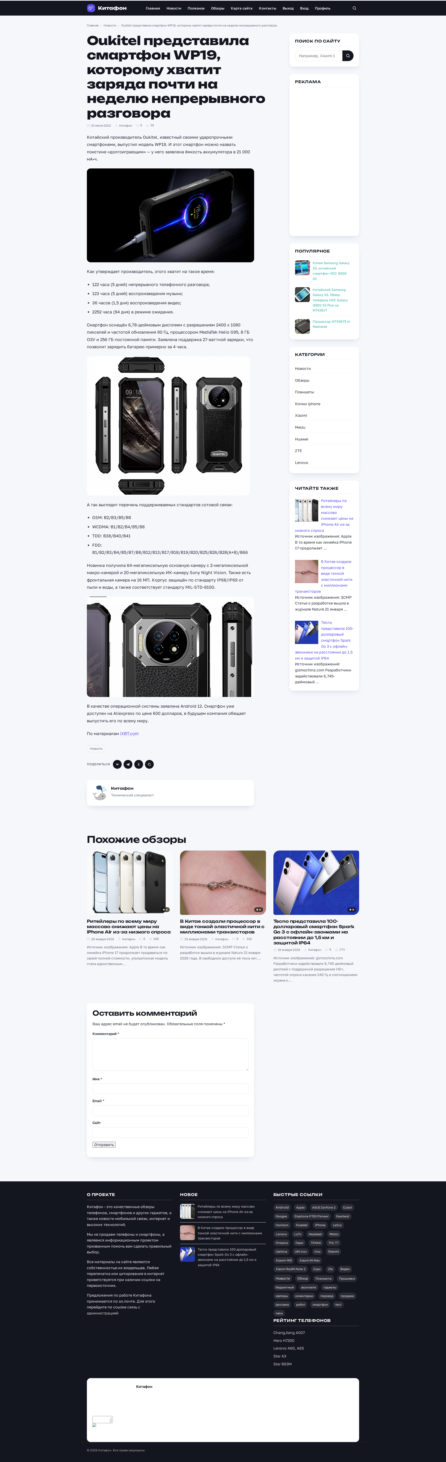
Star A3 (279, 1356)
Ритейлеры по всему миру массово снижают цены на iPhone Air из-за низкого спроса (129, 927)
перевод (327, 1296)
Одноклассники (173, 1433)
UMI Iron (301, 1251)
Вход (304, 8)
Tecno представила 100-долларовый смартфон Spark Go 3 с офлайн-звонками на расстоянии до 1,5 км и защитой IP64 (313, 932)
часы (279, 1313)
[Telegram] (128, 764)
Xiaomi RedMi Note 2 (291, 1269)
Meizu (300, 427)
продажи (347, 1296)
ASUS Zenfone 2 (324, 1207)
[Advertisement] (324, 160)
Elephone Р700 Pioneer (312, 1216)
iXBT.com (129, 733)
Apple (300, 1207)
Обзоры (217, 8)
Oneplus (282, 1243)
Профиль (322, 8)
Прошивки (347, 1278)
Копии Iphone (307, 403)
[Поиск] (354, 8)
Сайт (96, 1122)
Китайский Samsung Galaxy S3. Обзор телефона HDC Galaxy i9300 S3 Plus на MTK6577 (330, 300)
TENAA (316, 1243)
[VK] (117, 764)
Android (282, 1207)
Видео (345, 1269)
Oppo (299, 1243)
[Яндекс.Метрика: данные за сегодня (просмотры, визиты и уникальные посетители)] (102, 1426)
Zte (330, 1269)
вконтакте (308, 1287)
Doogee (281, 1216)
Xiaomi (301, 415)
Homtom (282, 1225)
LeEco (337, 1225)
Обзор (302, 1278)
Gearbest (342, 1216)
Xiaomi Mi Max (309, 1260)
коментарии (304, 1296)
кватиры (282, 1296)
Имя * (97, 1079)
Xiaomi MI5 (284, 1260)
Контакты (267, 8)
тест (338, 1304)
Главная (153, 8)
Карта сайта (242, 8)
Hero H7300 (283, 1340)
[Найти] (348, 55)
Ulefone (281, 1251)
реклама (282, 1304)
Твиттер (104, 1433)
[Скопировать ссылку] (149, 764)
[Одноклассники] (138, 764)
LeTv (297, 1234)
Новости (174, 8)
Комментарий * (105, 1034)
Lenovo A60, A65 (288, 1348)
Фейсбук (122, 1433)
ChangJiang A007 (289, 1332)
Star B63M (282, 1364)
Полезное (196, 8)
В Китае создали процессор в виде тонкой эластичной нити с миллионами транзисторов (222, 927)
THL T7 (333, 1243)
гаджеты (330, 1287)
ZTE (298, 450)
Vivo (317, 1251)
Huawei (301, 439)
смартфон (320, 1304)
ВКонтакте (145, 1433)
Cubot (347, 1207)
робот (300, 1304)
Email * (98, 1101)
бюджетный (285, 1287)
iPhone (320, 1225)
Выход (288, 8)
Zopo (317, 1269)
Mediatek (315, 1234)
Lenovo (301, 462)
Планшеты (304, 392)
